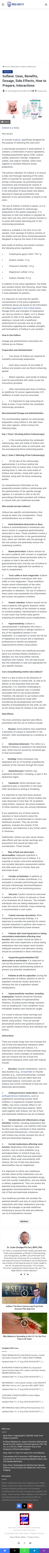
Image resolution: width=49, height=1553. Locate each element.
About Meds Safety (18, 1537)
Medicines (31, 66)
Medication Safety (18, 66)
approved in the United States (26, 308)
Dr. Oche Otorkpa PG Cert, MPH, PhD (18, 91)
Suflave (5, 128)
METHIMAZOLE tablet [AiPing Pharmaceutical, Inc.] (23, 1395)
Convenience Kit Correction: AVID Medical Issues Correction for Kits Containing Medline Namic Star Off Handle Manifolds (25, 1459)
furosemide (26, 1072)
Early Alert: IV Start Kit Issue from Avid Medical (24, 1453)
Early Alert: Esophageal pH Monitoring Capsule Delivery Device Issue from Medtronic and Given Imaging (24, 1467)
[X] (24, 1274)
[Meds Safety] (15, 4)
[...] (41, 1364)
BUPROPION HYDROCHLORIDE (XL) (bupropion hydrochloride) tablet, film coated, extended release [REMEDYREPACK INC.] (23, 1358)
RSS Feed (6, 1429)
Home (7, 66)
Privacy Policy (33, 1537)
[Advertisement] (24, 35)
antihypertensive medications (16, 1096)
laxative (16, 140)
